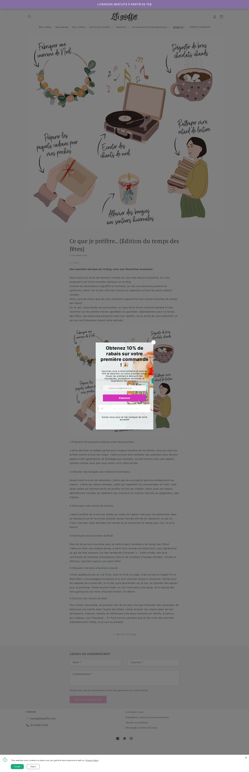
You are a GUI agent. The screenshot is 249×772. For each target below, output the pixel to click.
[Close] (246, 757)
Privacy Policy (92, 760)
